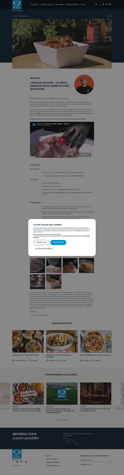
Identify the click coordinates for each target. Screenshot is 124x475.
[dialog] (62, 237)
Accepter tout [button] (58, 242)
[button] (63, 249)
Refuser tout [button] (42, 242)
